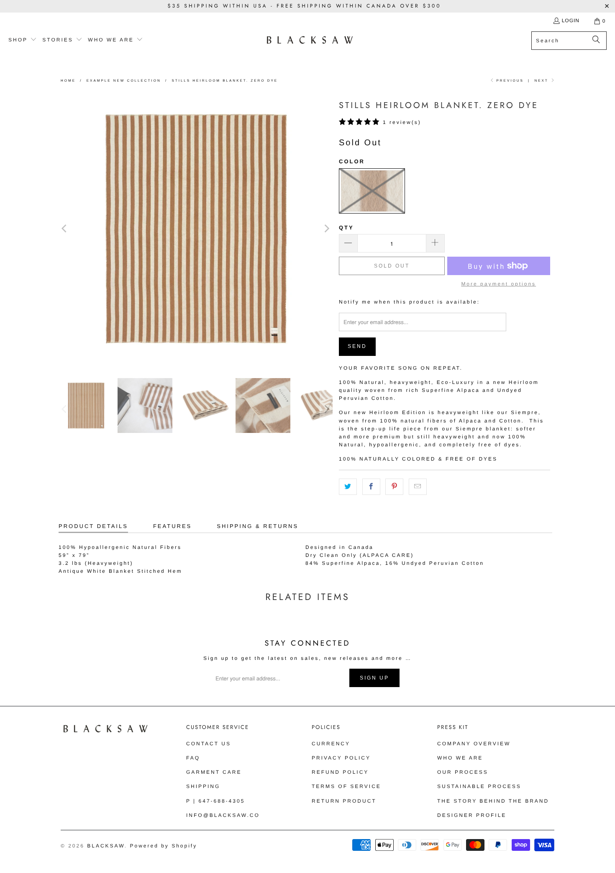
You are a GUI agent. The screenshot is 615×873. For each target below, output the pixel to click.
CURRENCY (331, 744)
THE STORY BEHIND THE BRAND (493, 801)
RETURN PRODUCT (344, 801)
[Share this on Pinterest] (394, 487)
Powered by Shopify (163, 846)
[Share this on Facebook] (371, 487)
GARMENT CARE (213, 772)
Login (570, 20)
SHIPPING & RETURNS (257, 526)
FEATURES (172, 526)
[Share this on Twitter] (348, 487)
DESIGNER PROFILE (471, 815)
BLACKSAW (106, 846)
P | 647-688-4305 (215, 801)
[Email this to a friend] (418, 487)
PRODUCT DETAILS (93, 526)
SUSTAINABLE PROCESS (479, 786)
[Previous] (65, 228)
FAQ (193, 758)
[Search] (596, 40)
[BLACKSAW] (310, 40)
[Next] (326, 228)
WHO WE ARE (460, 758)
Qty (346, 227)
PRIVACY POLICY (341, 758)
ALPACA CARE (387, 555)
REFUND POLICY (340, 772)
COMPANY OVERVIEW (473, 744)
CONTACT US (208, 744)
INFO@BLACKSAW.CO (223, 815)
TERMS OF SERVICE (346, 786)
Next (542, 80)
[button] (22, 40)
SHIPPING (203, 786)
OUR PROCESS (462, 772)
